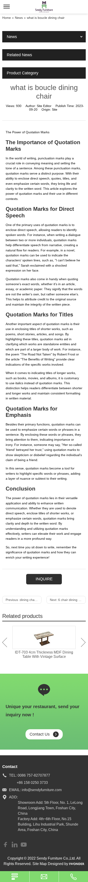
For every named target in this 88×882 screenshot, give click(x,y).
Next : (68, 600)
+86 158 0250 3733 (32, 783)
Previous (4, 642)
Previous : (24, 600)
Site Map (39, 864)
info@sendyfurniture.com (42, 790)
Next (83, 642)
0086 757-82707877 (34, 775)
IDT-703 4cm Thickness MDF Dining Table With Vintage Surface (44, 654)
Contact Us (40, 734)
